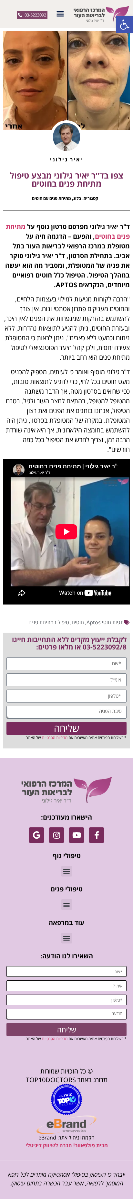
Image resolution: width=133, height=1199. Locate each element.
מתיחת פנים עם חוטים (51, 198)
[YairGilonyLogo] (66, 790)
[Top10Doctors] (66, 1099)
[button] (124, 24)
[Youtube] (76, 835)
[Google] (36, 835)
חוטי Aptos (99, 622)
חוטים (78, 622)
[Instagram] (56, 835)
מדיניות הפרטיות (54, 737)
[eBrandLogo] (66, 1125)
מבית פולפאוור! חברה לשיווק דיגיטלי (67, 1145)
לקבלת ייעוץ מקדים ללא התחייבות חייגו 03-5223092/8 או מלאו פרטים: (69, 643)
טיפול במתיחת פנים (48, 622)
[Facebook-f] (96, 835)
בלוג (77, 198)
